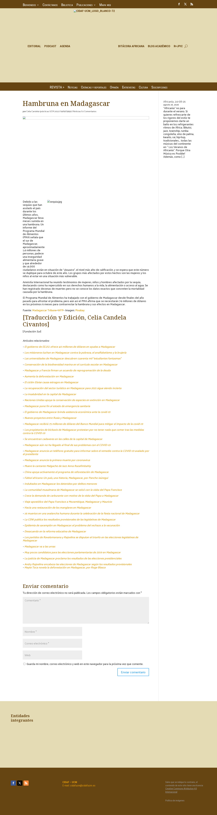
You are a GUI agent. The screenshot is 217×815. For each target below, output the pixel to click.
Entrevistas (128, 87)
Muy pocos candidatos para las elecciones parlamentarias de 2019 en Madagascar (72, 552)
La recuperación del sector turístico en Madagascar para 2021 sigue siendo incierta (72, 388)
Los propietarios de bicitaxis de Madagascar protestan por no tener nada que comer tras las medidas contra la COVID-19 (83, 431)
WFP (60, 310)
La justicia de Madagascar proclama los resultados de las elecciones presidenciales (72, 558)
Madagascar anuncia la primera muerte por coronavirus (57, 460)
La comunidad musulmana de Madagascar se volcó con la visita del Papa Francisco (73, 489)
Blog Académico (159, 46)
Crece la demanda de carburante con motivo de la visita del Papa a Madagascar (71, 495)
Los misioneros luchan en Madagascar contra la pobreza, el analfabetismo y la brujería (75, 352)
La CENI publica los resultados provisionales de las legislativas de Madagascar (69, 519)
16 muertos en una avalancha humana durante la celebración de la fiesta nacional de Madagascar (81, 513)
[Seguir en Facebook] (179, 4)
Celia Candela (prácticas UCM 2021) (43, 111)
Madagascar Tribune (44, 310)
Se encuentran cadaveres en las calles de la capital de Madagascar (63, 438)
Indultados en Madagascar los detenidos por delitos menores (60, 483)
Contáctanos (50, 5)
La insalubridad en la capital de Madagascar (50, 394)
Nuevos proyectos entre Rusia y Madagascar (50, 417)
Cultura (143, 87)
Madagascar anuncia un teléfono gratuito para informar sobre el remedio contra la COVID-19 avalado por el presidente (86, 452)
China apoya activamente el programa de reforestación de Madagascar (66, 471)
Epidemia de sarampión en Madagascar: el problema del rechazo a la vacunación (72, 525)
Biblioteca (67, 5)
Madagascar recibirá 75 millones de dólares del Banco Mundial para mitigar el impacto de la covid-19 (83, 423)
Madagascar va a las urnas (39, 546)
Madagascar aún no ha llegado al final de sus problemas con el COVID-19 (67, 444)
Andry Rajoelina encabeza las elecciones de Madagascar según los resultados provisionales (78, 564)
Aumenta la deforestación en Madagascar (49, 376)
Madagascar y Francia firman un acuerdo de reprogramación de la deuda (67, 370)
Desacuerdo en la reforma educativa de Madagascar (55, 531)
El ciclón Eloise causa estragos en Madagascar (51, 382)
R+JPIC (178, 46)
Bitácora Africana (131, 46)
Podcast (50, 46)
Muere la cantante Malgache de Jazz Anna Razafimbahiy (57, 465)
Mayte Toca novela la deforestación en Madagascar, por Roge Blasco (65, 567)
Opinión (114, 87)
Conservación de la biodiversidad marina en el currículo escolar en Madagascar (70, 364)
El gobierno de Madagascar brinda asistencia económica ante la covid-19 (67, 411)
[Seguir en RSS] (191, 4)
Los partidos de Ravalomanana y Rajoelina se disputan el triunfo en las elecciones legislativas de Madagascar (80, 539)
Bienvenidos (29, 5)
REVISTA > (57, 87)
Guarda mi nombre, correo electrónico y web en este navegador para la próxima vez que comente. (85, 663)
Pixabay (80, 310)
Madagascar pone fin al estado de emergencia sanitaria (57, 406)
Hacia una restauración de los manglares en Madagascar (57, 507)
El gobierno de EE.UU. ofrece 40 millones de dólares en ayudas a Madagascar (69, 346)
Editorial (34, 46)
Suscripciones (159, 87)
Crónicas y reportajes (93, 87)
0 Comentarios (89, 111)
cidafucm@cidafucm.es (82, 785)
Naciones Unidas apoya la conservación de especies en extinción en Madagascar (72, 399)
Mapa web (105, 5)
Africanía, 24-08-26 (174, 101)
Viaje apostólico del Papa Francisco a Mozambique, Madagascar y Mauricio (68, 501)
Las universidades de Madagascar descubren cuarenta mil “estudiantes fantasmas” (72, 358)
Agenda (65, 46)
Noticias (73, 87)
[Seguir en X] (185, 4)
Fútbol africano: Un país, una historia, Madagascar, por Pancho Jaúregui (66, 477)
